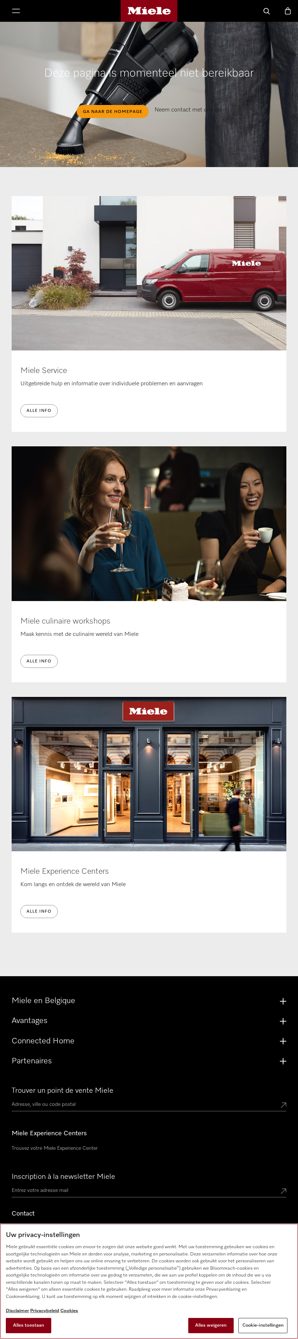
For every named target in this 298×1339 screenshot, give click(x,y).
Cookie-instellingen (262, 1325)
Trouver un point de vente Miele (62, 1090)
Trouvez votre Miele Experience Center (55, 1148)
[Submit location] (283, 1105)
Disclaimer (17, 1310)
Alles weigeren (211, 1325)
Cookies (69, 1310)
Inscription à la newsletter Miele (63, 1176)
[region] (149, 1281)
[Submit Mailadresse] (283, 1192)
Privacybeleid (44, 1310)
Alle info (39, 411)
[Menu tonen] (16, 12)
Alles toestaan (28, 1325)
